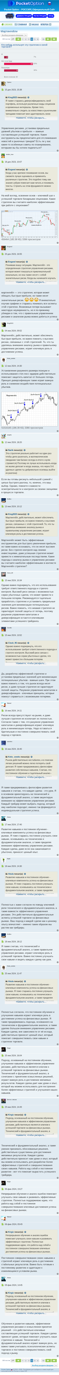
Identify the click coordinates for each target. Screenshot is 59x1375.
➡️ (46, 24)
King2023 (12, 97)
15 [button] (43, 39)
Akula (11, 874)
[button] (13, 39)
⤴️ (21, 24)
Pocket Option (5, 1369)
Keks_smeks (14, 757)
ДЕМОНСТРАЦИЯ (23, 16)
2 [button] (25, 39)
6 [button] (37, 39)
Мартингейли (9, 31)
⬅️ (34, 24)
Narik (10, 450)
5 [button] (34, 39)
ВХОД (50, 16)
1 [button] (22, 39)
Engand (12, 169)
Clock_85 (12, 643)
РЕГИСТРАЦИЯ (39, 16)
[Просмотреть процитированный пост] (28, 97)
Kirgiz (11, 1115)
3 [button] (28, 39)
